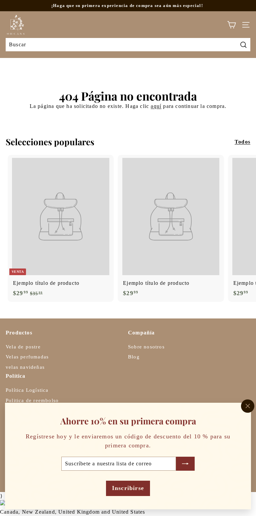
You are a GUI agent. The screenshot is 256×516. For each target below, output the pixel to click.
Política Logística (27, 390)
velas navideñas (25, 367)
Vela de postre (23, 346)
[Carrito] (231, 25)
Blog (134, 356)
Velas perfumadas (27, 356)
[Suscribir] (185, 464)
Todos (242, 142)
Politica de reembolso (32, 400)
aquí (156, 106)
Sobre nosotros (146, 346)
